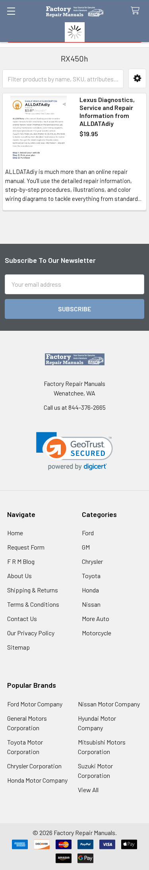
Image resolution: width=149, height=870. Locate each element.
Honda (90, 590)
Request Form (26, 547)
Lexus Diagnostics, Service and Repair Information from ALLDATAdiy (107, 111)
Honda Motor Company (37, 780)
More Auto (95, 618)
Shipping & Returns (32, 590)
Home (15, 532)
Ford (88, 532)
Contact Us (22, 618)
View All (88, 789)
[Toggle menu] (11, 11)
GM (86, 547)
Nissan (91, 604)
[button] (137, 78)
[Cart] (137, 11)
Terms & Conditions (33, 604)
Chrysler (92, 561)
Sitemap (18, 647)
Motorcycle (96, 633)
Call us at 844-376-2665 (75, 407)
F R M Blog (21, 561)
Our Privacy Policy (30, 633)
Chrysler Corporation (34, 766)
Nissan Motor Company (109, 704)
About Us (19, 575)
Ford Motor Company (34, 704)
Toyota (91, 575)
